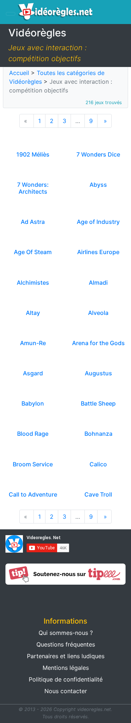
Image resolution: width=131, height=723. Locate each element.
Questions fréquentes (65, 644)
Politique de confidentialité (66, 679)
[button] (32, 598)
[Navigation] (10, 14)
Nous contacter (65, 691)
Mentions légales (66, 667)
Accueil (19, 72)
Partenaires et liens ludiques (65, 656)
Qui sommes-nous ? (66, 632)
